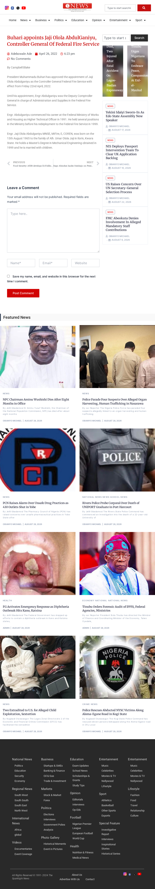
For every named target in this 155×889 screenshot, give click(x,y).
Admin (6, 628)
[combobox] (120, 7)
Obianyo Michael (12, 421)
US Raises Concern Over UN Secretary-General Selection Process (123, 188)
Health (7, 600)
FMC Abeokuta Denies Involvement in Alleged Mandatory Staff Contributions (123, 224)
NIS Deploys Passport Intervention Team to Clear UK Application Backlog (122, 152)
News (110, 106)
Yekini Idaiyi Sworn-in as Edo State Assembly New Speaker (125, 116)
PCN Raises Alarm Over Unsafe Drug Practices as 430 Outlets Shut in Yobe (35, 505)
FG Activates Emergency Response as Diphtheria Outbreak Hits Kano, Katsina (36, 609)
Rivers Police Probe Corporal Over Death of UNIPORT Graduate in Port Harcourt (110, 505)
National (101, 600)
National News (92, 497)
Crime (86, 704)
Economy (88, 600)
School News (118, 497)
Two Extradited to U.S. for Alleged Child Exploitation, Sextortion (29, 712)
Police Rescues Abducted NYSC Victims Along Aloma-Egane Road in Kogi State (113, 712)
